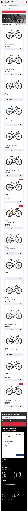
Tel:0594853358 (7, 482)
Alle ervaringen (6, 456)
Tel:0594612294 (10, 499)
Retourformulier (7, 507)
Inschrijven (14, 424)
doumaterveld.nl (5, 8)
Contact (8, 506)
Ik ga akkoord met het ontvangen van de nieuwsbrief (14, 420)
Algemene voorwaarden (16, 506)
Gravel (11, 8)
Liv (2, 462)
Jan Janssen (4, 464)
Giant (3, 461)
